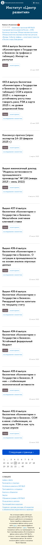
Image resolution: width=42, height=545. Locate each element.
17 (30, 463)
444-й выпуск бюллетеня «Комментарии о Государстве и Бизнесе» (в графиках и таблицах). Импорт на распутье (19, 52)
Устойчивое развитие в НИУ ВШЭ (13, 486)
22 (15, 466)
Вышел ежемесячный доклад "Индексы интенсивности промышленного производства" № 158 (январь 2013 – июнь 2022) (19, 175)
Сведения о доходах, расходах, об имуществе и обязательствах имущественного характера (18, 508)
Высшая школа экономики (14, 3)
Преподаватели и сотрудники (12, 489)
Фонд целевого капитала (10, 501)
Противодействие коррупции (12, 504)
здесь (15, 525)
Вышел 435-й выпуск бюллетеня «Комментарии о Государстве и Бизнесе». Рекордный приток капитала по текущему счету (19, 298)
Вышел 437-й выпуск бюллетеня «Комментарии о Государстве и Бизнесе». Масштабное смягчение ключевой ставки (19, 214)
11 (8, 463)
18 (34, 463)
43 (23, 466)
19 (4, 466)
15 (23, 463)
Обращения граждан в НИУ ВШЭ (13, 498)
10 (4, 463)
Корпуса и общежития (10, 492)
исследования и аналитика (12, 118)
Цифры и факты (7, 480)
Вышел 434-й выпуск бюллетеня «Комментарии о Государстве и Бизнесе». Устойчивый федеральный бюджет (19, 337)
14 (19, 463)
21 (12, 466)
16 (26, 463)
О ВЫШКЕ (6, 476)
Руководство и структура (10, 483)
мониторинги (14, 65)
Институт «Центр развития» (21, 9)
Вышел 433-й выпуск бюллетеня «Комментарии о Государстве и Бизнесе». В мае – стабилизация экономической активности (19, 377)
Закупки (4, 495)
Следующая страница (20, 452)
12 (12, 463)
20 (8, 466)
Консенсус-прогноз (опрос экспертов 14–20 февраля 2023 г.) (17, 138)
